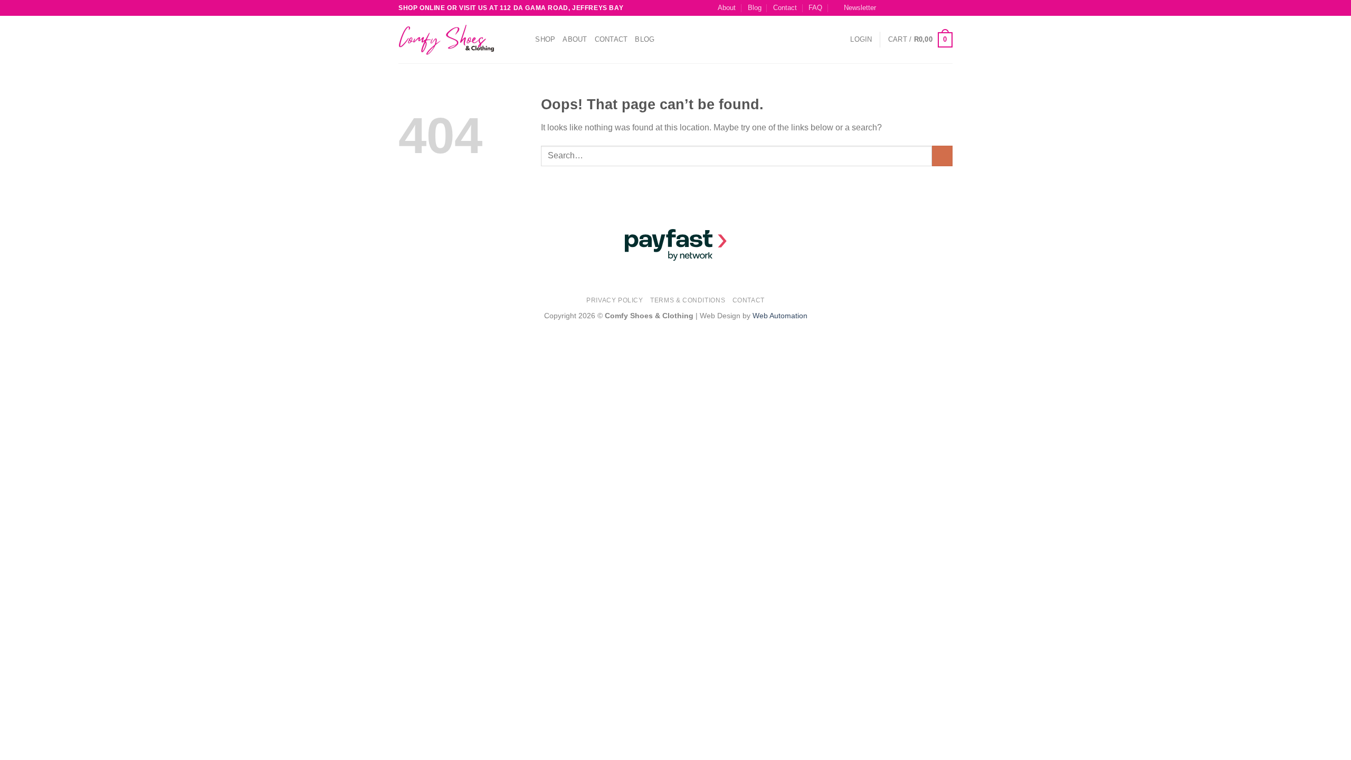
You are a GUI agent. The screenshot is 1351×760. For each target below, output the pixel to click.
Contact (785, 8)
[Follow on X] (907, 8)
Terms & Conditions (687, 300)
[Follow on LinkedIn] (947, 8)
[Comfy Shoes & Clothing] (451, 40)
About (727, 8)
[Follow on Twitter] (917, 8)
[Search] (524, 40)
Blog (755, 8)
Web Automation (780, 315)
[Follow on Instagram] (896, 8)
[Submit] (942, 156)
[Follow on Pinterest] (937, 8)
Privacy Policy (614, 300)
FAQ (815, 8)
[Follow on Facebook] (886, 8)
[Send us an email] (927, 8)
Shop (545, 39)
